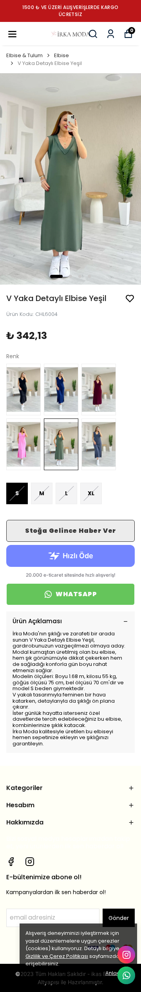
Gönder (118, 918)
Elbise (61, 55)
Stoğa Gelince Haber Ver (70, 530)
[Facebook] (11, 861)
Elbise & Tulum (24, 55)
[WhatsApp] (126, 975)
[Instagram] (29, 861)
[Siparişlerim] (111, 34)
